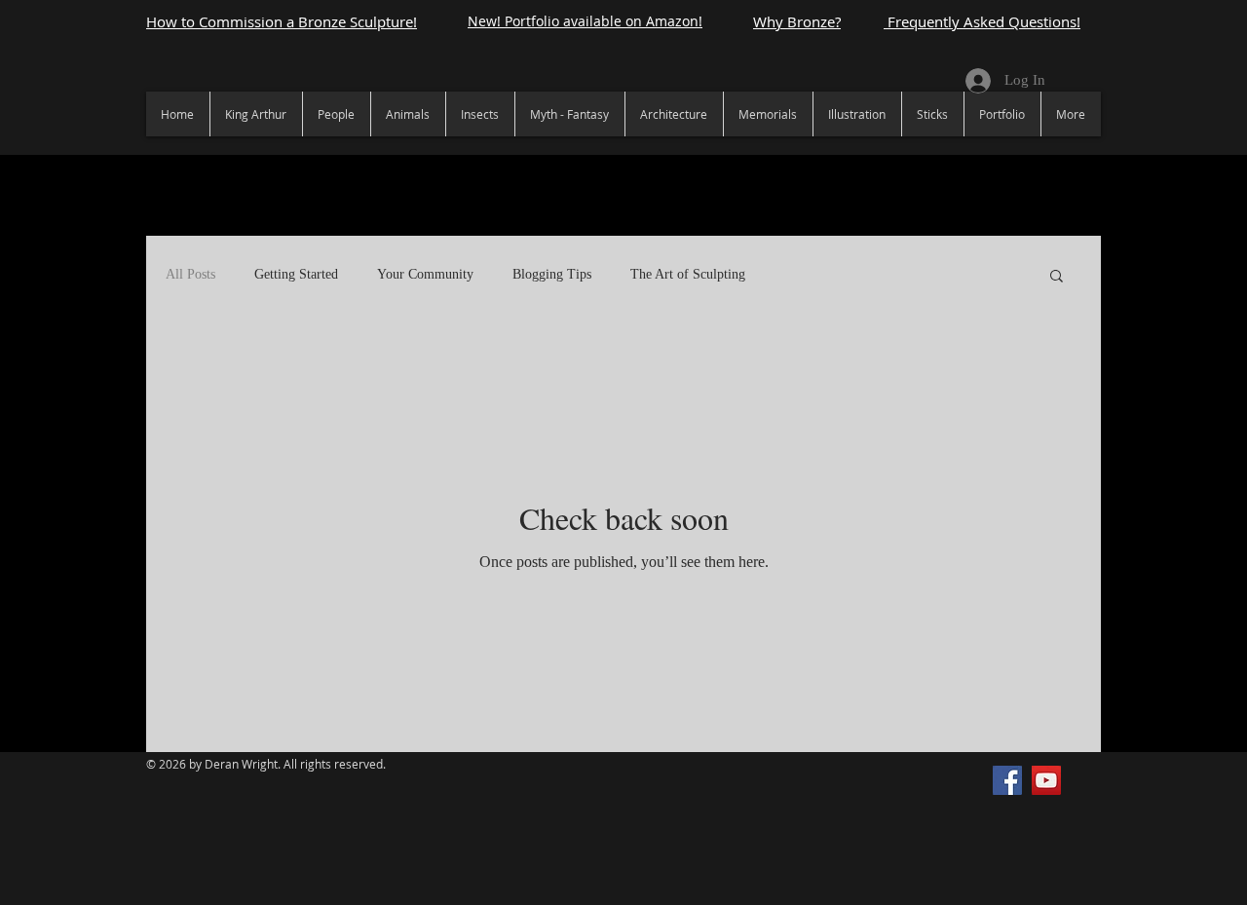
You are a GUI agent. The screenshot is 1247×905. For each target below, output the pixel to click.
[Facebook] (1007, 780)
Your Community (425, 274)
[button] (1056, 277)
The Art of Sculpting (687, 274)
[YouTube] (1046, 780)
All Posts (190, 274)
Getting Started (296, 274)
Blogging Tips (551, 274)
